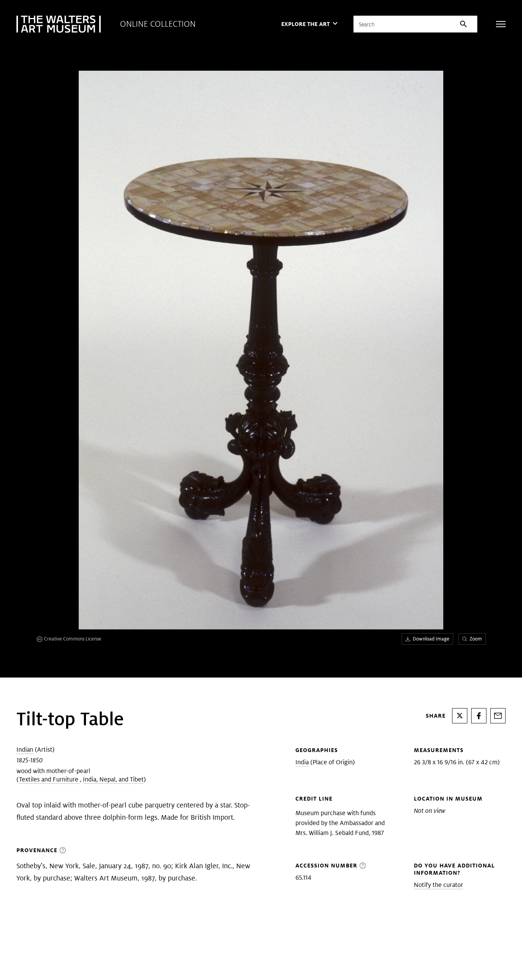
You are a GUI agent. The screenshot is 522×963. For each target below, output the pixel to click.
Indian (24, 750)
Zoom (476, 639)
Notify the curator (438, 885)
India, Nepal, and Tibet (113, 779)
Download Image (431, 639)
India (302, 762)
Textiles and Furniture (49, 779)
